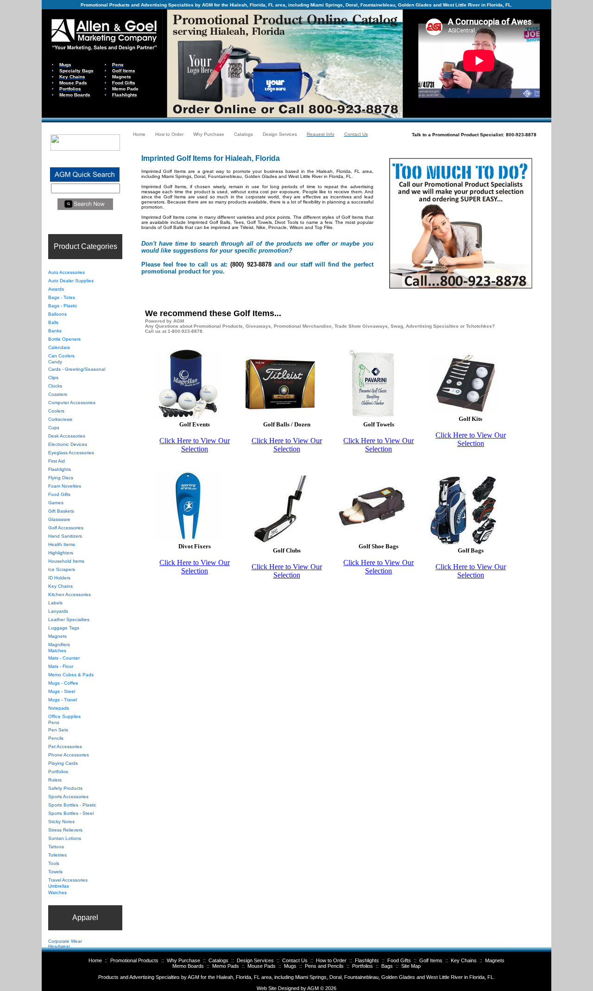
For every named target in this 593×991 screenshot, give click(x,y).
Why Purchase (183, 960)
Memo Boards (188, 966)
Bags (387, 966)
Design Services (255, 960)
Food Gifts (399, 960)
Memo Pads (225, 966)
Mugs (290, 966)
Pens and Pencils (324, 966)
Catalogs (218, 960)
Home (95, 960)
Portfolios (362, 966)
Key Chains (464, 960)
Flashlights (367, 960)
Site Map (411, 966)
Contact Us (295, 960)
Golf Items (430, 960)
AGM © (315, 988)
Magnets (495, 960)
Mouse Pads (261, 966)
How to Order (331, 960)
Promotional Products (134, 960)
